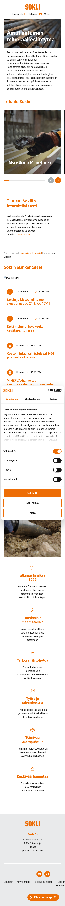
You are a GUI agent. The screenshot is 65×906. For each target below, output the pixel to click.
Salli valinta (32, 503)
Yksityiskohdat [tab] (32, 399)
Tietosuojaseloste (42, 881)
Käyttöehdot (23, 881)
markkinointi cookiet (31, 253)
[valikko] (52, 14)
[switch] (57, 460)
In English (33, 14)
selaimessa (23, 234)
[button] (51, 180)
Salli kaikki (32, 493)
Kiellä (33, 513)
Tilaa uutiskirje (43, 897)
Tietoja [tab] (53, 399)
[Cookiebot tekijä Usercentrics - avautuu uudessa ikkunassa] (48, 390)
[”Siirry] (32, 6)
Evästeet (8, 881)
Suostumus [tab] (12, 399)
